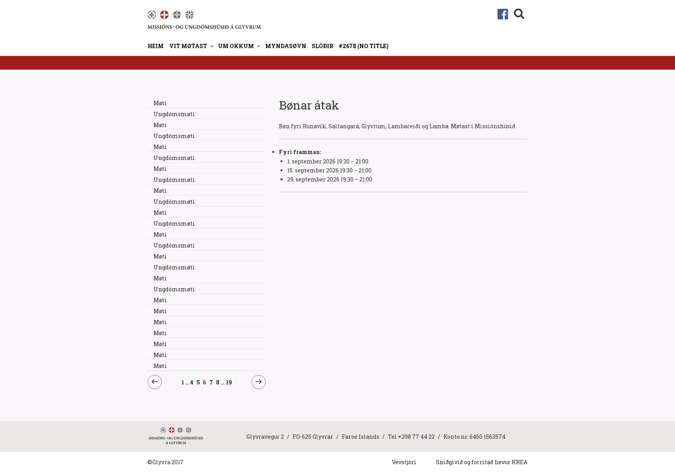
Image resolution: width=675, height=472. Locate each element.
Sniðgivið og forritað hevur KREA (481, 462)
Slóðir (322, 46)
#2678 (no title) (364, 46)
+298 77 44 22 (416, 436)
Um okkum (236, 46)
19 (229, 382)
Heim (156, 46)
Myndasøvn (285, 46)
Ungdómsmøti (174, 114)
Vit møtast (188, 46)
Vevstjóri (404, 462)
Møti (160, 103)
